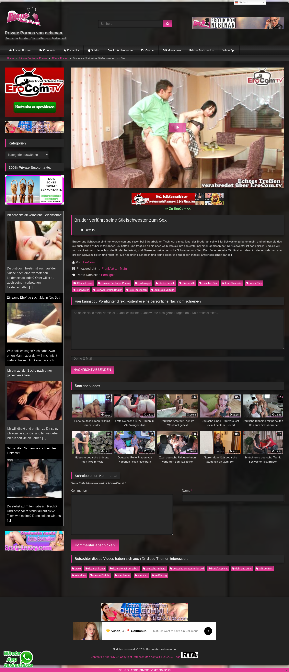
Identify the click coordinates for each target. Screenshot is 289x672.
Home (10, 58)
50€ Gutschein (172, 50)
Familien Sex (209, 283)
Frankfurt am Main (114, 268)
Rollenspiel (145, 283)
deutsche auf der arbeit (125, 568)
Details (89, 230)
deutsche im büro (155, 568)
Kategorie (49, 50)
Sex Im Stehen (138, 289)
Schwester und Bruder (109, 289)
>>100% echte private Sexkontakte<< (144, 670)
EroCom (89, 262)
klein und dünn (243, 568)
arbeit (78, 568)
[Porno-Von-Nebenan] (23, 17)
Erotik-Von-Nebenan (120, 50)
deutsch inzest (96, 568)
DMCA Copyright (122, 656)
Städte (95, 50)
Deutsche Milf (167, 283)
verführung (161, 575)
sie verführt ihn (101, 575)
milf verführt (265, 568)
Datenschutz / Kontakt (147, 656)
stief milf (142, 575)
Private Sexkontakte (201, 50)
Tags (177, 656)
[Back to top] (276, 660)
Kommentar (79, 490)
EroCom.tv (147, 50)
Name (187, 490)
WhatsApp (229, 50)
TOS (164, 656)
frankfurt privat (219, 568)
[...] (56, 278)
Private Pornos (22, 50)
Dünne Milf (188, 283)
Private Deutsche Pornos (33, 58)
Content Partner (101, 656)
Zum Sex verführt (164, 289)
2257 (170, 656)
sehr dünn (80, 575)
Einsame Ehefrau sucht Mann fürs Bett (33, 215)
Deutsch (243, 2)
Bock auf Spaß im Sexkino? (26, 448)
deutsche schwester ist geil (188, 568)
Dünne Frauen (60, 58)
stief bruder (123, 575)
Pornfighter (108, 275)
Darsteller (73, 50)
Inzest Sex (255, 283)
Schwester (83, 289)
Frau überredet (233, 283)
